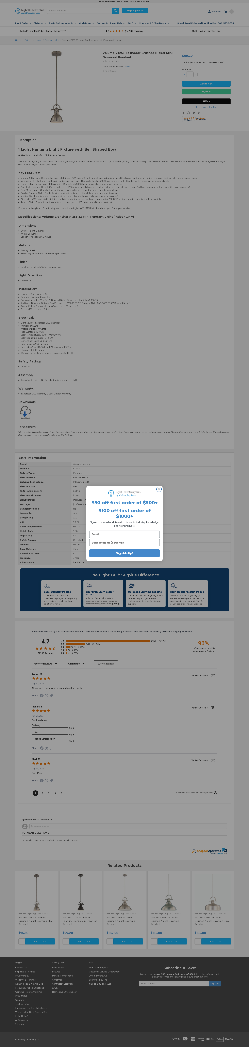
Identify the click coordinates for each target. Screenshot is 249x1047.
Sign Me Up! (124, 553)
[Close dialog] (159, 489)
